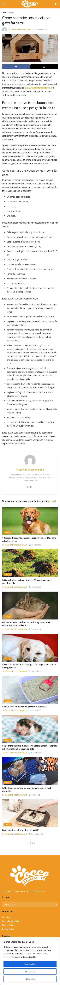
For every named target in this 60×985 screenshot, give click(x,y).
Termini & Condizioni (11, 921)
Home (4, 13)
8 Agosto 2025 (35, 710)
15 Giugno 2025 (36, 753)
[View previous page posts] (28, 843)
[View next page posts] (32, 843)
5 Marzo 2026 (35, 587)
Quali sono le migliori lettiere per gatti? (20, 830)
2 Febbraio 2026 (36, 629)
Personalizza (30, 971)
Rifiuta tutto (30, 979)
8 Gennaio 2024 (42, 29)
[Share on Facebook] (16, 66)
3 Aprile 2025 (35, 795)
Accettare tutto (30, 964)
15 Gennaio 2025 (36, 834)
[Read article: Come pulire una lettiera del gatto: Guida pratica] (30, 690)
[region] (30, 961)
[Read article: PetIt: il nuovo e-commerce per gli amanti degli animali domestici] (30, 771)
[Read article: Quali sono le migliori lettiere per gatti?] (30, 813)
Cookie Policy (8, 929)
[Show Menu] (3, 4)
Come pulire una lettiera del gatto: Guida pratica (24, 706)
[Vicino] (57, 939)
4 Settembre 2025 (36, 671)
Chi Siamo (6, 917)
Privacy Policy (8, 925)
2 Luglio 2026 (35, 545)
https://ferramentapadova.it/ (39, 88)
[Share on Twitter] (44, 66)
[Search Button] (56, 4)
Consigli (7, 532)
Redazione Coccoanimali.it (21, 29)
